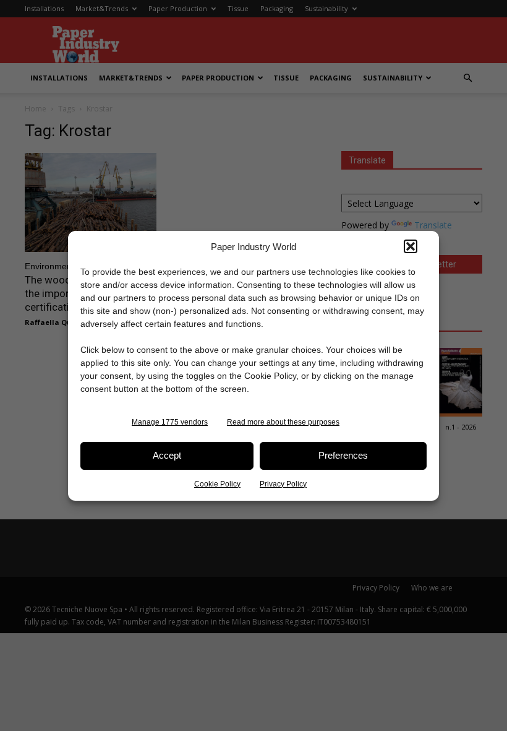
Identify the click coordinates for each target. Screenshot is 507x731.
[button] (410, 246)
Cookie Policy (217, 484)
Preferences (343, 455)
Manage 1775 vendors (170, 422)
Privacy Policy (283, 484)
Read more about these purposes (283, 422)
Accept (167, 455)
